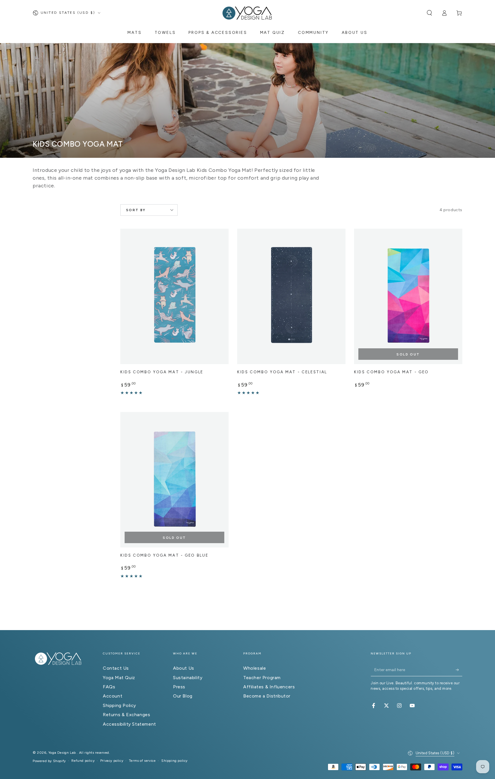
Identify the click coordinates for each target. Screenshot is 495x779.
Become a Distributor (266, 696)
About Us (183, 668)
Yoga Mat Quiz (119, 677)
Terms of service (142, 761)
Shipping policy (174, 761)
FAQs (109, 686)
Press (179, 686)
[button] (429, 13)
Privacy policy (111, 761)
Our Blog (182, 696)
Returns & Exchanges (126, 714)
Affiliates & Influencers (269, 686)
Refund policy (83, 761)
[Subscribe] (459, 669)
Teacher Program (262, 677)
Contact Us (116, 668)
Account (112, 696)
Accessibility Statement (129, 724)
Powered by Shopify (49, 761)
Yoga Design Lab (62, 753)
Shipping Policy (119, 705)
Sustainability (187, 677)
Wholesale (254, 668)
